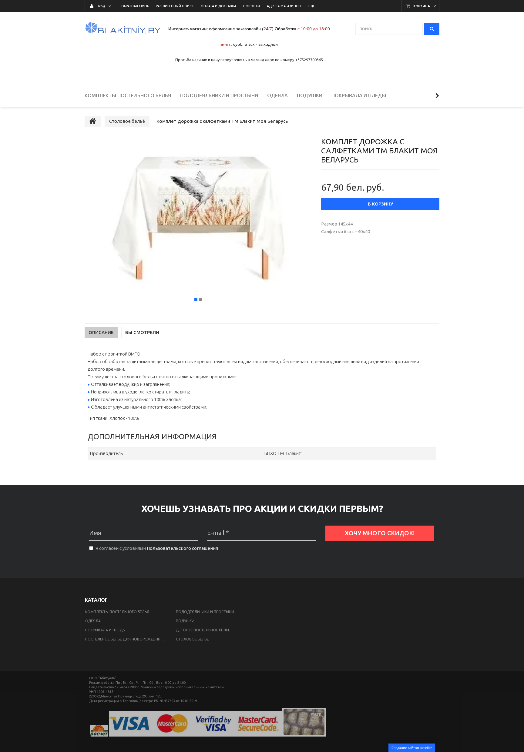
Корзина (421, 6)
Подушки (185, 621)
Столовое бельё (192, 639)
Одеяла (93, 621)
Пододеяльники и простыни (205, 612)
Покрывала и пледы (105, 630)
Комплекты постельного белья (117, 612)
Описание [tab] (101, 332)
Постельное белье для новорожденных (125, 639)
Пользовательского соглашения (182, 548)
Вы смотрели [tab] (142, 332)
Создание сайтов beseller (411, 747)
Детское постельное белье (203, 630)
